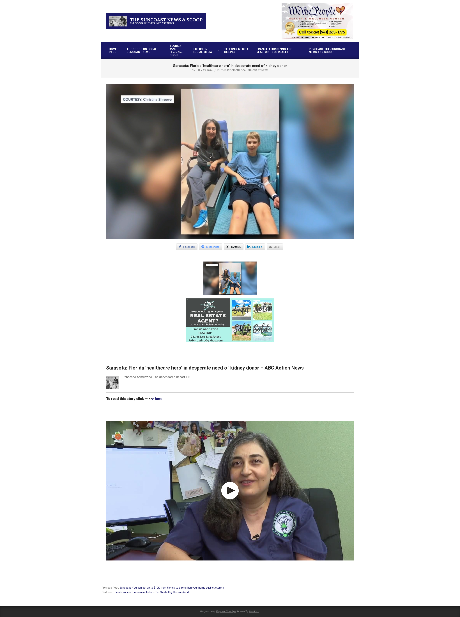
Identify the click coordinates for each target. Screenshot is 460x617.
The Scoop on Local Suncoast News (244, 70)
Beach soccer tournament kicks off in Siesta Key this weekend (152, 592)
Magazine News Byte (226, 611)
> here (157, 399)
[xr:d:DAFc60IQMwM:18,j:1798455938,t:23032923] (230, 301)
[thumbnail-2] (317, 4)
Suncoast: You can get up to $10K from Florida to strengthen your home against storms (171, 587)
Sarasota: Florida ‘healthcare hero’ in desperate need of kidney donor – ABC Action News (205, 368)
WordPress (254, 611)
